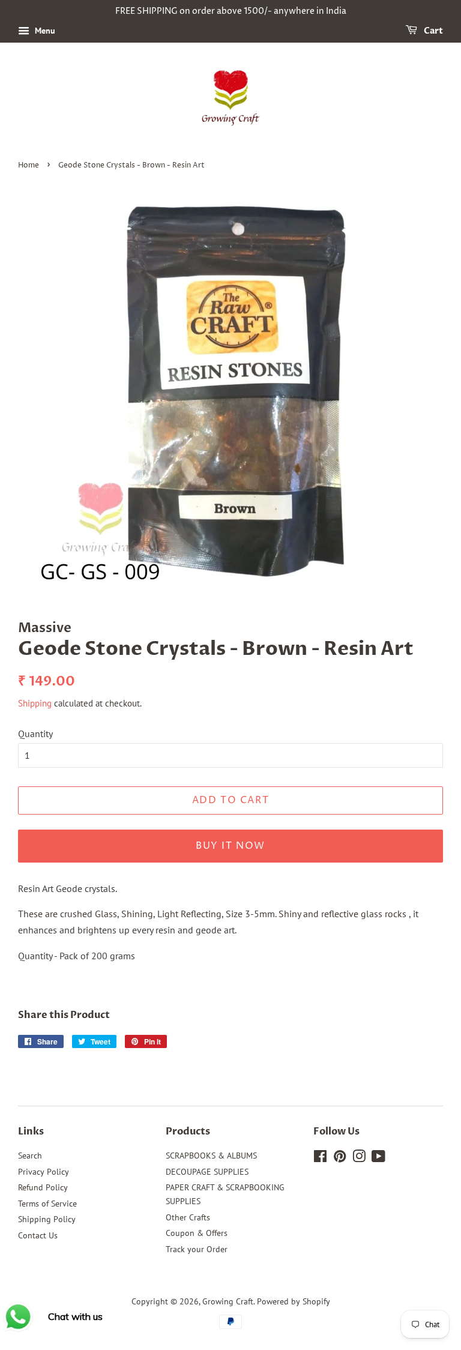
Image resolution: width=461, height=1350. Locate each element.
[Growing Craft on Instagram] (359, 1158)
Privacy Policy (43, 1171)
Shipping (35, 703)
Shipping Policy (47, 1219)
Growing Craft (227, 1301)
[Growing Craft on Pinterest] (339, 1158)
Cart (432, 31)
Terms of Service (47, 1203)
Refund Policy (43, 1187)
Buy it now (230, 845)
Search (30, 1155)
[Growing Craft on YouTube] (378, 1158)
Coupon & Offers (196, 1233)
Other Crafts (188, 1217)
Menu (43, 30)
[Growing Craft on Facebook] (320, 1158)
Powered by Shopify (293, 1301)
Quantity (35, 734)
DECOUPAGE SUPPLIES (207, 1171)
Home (28, 165)
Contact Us (38, 1235)
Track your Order (196, 1249)
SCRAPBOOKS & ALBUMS (211, 1155)
